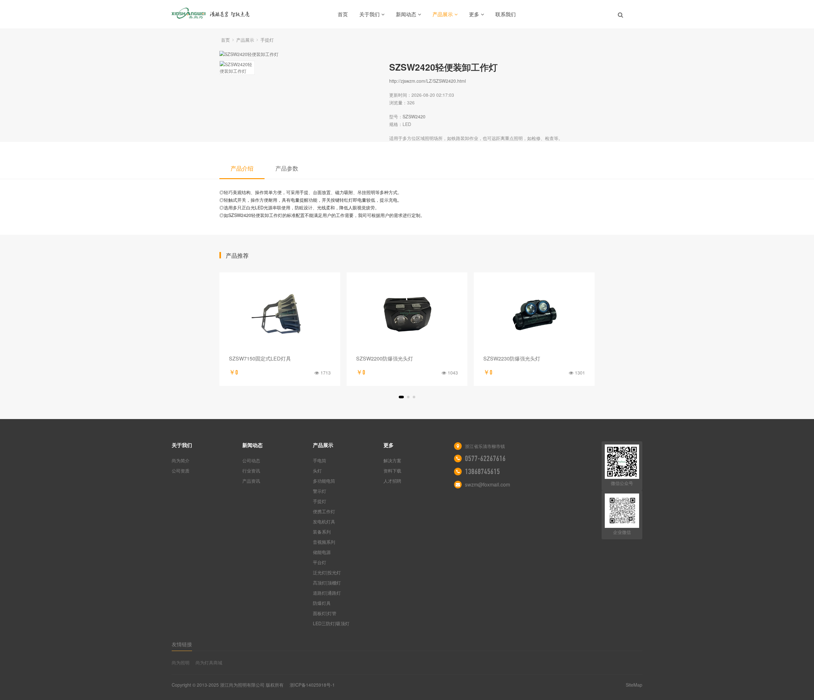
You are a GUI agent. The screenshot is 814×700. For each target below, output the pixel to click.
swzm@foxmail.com (487, 484)
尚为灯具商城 (209, 662)
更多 (474, 14)
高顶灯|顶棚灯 (327, 582)
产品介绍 (242, 168)
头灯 (317, 470)
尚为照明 (181, 662)
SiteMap (634, 685)
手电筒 (319, 460)
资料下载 (392, 470)
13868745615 (482, 471)
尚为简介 (181, 460)
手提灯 (267, 40)
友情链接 (182, 644)
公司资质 (181, 470)
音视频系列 (324, 542)
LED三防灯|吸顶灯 (331, 623)
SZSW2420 (414, 116)
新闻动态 (406, 14)
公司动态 (251, 460)
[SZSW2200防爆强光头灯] (407, 315)
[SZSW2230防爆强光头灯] (534, 315)
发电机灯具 (324, 521)
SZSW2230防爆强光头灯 (511, 358)
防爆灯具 (322, 603)
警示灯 (319, 491)
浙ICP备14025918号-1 (312, 685)
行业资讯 (251, 470)
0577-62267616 (485, 458)
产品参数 (286, 168)
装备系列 (322, 531)
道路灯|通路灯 (327, 593)
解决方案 (392, 460)
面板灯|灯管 (324, 613)
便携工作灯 (324, 511)
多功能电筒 (324, 481)
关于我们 (369, 14)
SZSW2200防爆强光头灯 (384, 358)
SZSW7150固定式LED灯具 (260, 358)
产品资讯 (251, 481)
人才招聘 (392, 481)
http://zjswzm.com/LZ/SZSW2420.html (427, 81)
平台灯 (319, 562)
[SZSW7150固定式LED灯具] (280, 315)
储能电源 (322, 552)
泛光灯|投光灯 (327, 572)
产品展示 (442, 14)
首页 (343, 14)
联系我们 (505, 14)
